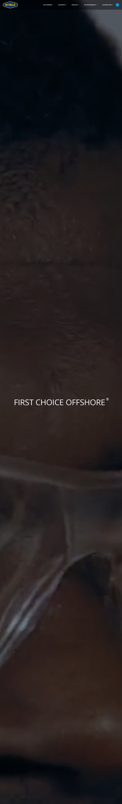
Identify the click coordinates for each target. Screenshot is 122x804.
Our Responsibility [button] (90, 5)
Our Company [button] (47, 5)
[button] (117, 5)
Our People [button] (61, 5)
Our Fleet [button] (75, 5)
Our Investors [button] (107, 5)
